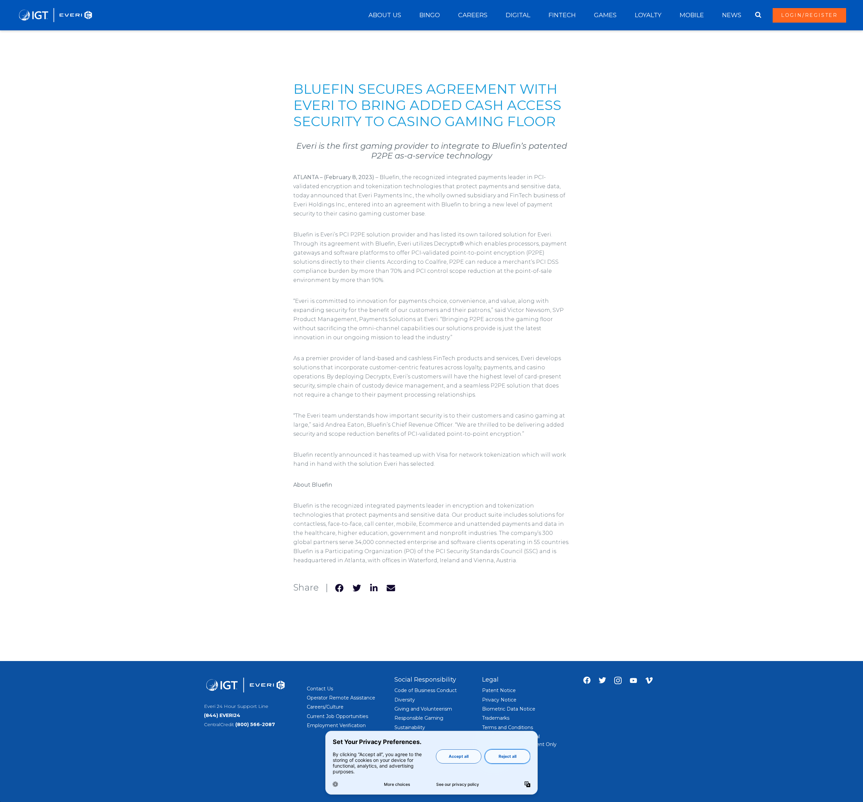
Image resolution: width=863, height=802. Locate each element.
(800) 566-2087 (255, 724)
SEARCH (758, 15)
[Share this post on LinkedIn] (374, 587)
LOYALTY (648, 15)
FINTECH (562, 15)
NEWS (731, 15)
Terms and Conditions (507, 727)
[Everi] (55, 15)
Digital (518, 15)
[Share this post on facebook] (339, 587)
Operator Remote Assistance (341, 698)
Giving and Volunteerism (423, 709)
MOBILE (692, 15)
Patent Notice (499, 690)
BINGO (429, 15)
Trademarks (495, 718)
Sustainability (409, 727)
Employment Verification (336, 725)
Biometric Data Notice (508, 709)
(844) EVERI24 (222, 715)
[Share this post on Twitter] (357, 587)
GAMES (605, 15)
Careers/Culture (325, 707)
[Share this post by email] (391, 587)
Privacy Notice (499, 700)
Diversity (404, 700)
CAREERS (472, 15)
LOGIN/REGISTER (809, 15)
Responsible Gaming (418, 718)
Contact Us (320, 689)
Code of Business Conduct (425, 690)
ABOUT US (384, 15)
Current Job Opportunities (337, 716)
